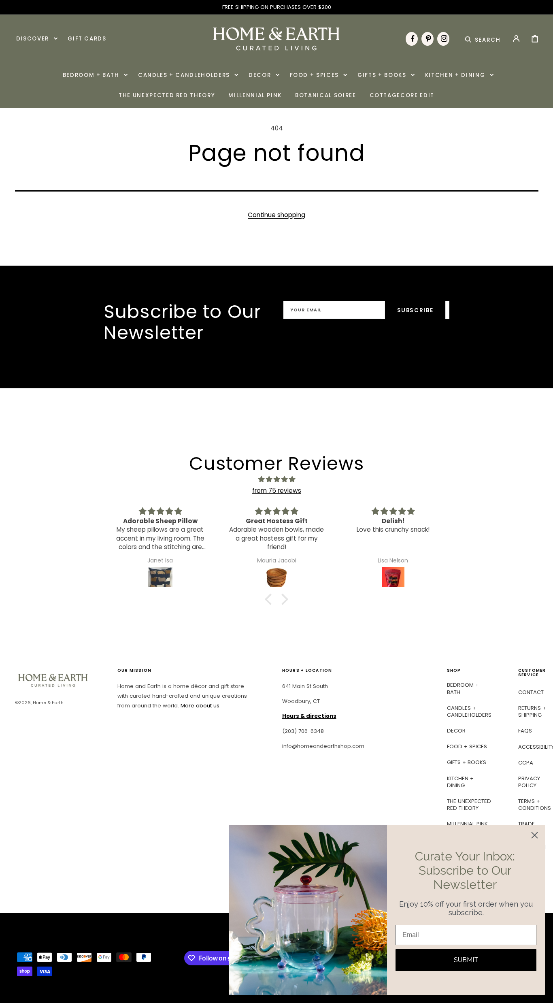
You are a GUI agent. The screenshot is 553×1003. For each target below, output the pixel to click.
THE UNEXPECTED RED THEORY (469, 804)
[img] (276, 479)
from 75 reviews (276, 490)
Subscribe (415, 310)
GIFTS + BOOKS (466, 762)
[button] (483, 38)
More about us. (201, 705)
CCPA (525, 763)
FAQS (525, 731)
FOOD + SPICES (467, 746)
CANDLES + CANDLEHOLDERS (469, 711)
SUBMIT (466, 960)
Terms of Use (382, 338)
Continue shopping (276, 215)
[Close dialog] (534, 835)
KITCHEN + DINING (460, 782)
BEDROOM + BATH (463, 688)
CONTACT (531, 692)
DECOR (456, 731)
